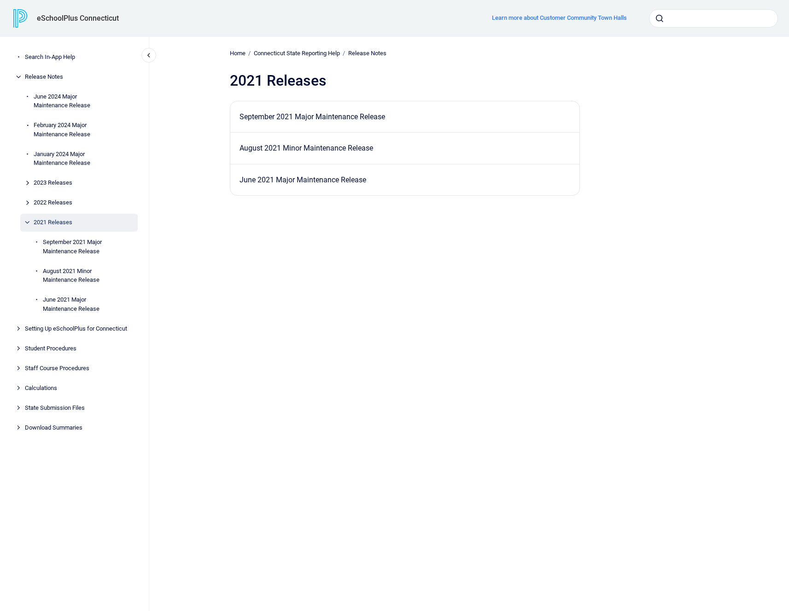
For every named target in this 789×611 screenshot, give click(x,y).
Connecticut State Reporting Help (297, 53)
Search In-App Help (50, 56)
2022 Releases (53, 202)
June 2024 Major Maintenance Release (62, 101)
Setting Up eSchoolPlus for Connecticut (76, 328)
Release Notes (44, 76)
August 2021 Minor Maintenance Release (71, 276)
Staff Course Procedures (57, 368)
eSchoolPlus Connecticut (78, 18)
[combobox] (713, 18)
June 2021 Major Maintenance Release (71, 304)
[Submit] (659, 18)
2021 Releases (53, 222)
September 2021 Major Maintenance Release (72, 247)
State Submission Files (55, 407)
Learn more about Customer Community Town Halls (559, 17)
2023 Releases (53, 182)
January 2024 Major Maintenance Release (62, 159)
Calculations (41, 387)
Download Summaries (53, 427)
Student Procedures (50, 348)
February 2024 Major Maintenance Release (62, 130)
